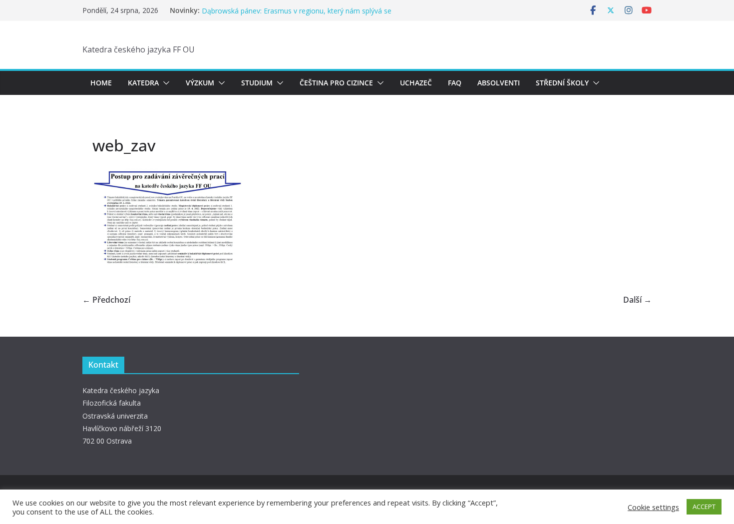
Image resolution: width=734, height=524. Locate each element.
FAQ (454, 82)
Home (101, 82)
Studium (257, 82)
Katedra (143, 82)
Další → (637, 299)
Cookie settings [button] (653, 507)
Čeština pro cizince (336, 82)
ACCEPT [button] (704, 506)
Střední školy (562, 82)
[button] (164, 83)
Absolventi (498, 82)
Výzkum (200, 82)
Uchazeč (416, 82)
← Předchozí (106, 299)
